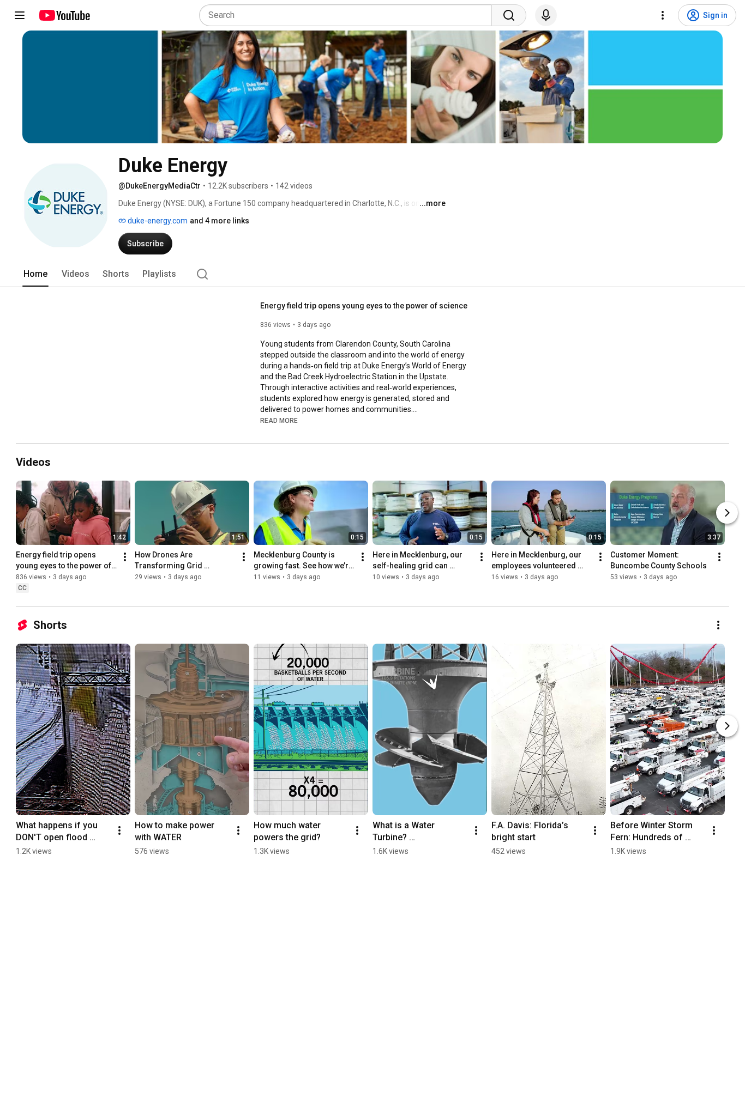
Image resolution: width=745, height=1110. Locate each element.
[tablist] (372, 274)
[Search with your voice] (546, 15)
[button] (279, 420)
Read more (279, 420)
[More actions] (125, 557)
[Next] (727, 513)
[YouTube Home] (64, 15)
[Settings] (662, 15)
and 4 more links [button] (219, 220)
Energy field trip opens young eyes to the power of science (363, 305)
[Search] (508, 15)
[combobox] (348, 15)
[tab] (35, 274)
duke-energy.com (157, 220)
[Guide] (19, 15)
